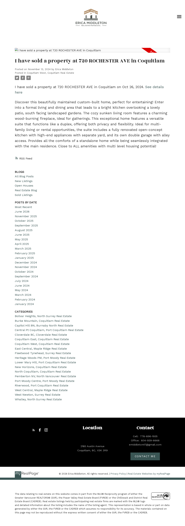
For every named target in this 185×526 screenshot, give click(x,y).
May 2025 (21, 239)
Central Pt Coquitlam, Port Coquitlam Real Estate (49, 330)
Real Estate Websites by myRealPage (149, 473)
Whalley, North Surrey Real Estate (38, 399)
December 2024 (26, 262)
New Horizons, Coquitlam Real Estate (41, 367)
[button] (33, 430)
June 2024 (22, 285)
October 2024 (24, 271)
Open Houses (24, 185)
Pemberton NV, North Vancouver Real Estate (45, 376)
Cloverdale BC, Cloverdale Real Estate (41, 334)
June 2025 (22, 234)
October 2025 (24, 220)
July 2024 (22, 281)
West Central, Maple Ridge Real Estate (41, 390)
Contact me (145, 456)
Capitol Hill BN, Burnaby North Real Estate (44, 325)
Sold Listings (24, 195)
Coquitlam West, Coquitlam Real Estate (50, 73)
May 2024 (21, 290)
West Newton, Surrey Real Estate (37, 394)
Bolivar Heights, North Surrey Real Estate (43, 316)
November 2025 (26, 216)
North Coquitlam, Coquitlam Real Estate (43, 371)
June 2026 (22, 211)
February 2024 (25, 299)
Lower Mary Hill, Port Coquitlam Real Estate (45, 362)
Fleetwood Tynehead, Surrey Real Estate (43, 353)
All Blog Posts (24, 176)
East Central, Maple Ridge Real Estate (41, 348)
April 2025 (22, 244)
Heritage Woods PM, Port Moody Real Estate (45, 358)
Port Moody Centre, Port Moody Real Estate (44, 381)
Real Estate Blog (26, 190)
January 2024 (24, 304)
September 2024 (26, 276)
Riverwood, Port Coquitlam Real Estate (41, 385)
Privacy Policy (118, 473)
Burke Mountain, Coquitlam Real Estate (42, 320)
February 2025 (25, 253)
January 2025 (24, 257)
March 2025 (23, 248)
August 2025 (24, 230)
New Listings (24, 181)
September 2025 (26, 225)
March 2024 (23, 294)
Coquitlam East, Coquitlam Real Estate (42, 339)
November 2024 (26, 267)
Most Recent (23, 207)
